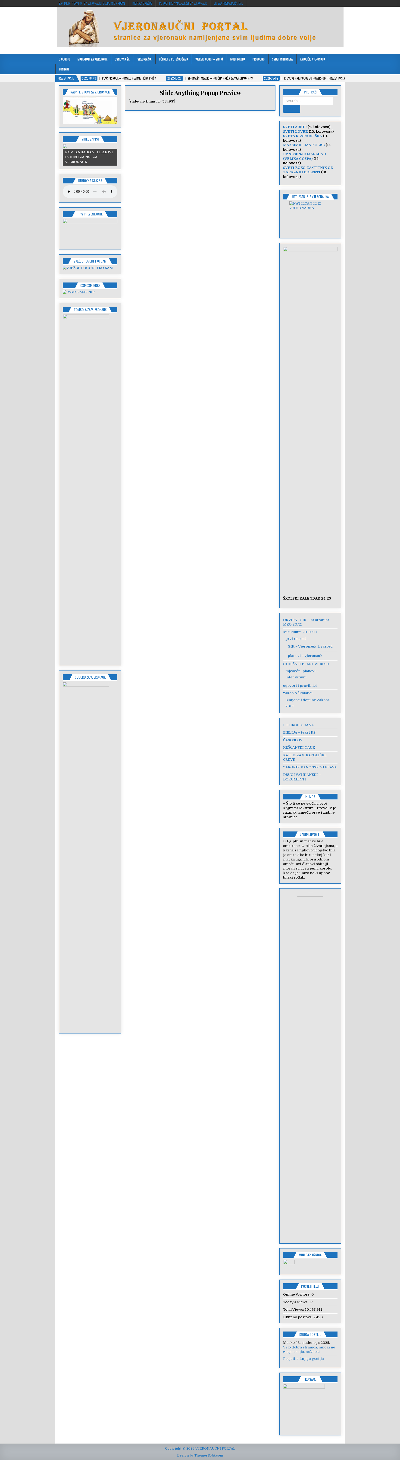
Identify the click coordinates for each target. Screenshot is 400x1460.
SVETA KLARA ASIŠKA (302, 136)
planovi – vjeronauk (305, 656)
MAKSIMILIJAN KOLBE (304, 145)
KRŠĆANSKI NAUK (299, 747)
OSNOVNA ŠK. (122, 59)
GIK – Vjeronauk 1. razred (310, 646)
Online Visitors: (297, 1294)
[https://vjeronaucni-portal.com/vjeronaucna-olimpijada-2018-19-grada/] (310, 216)
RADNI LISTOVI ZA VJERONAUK (90, 91)
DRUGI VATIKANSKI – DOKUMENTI (302, 777)
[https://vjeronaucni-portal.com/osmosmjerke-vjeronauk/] (79, 292)
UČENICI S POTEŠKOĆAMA (173, 59)
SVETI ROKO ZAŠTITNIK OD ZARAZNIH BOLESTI (308, 170)
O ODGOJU (64, 59)
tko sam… (310, 1379)
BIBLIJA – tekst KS (299, 732)
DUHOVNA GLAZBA (90, 180)
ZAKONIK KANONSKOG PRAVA (310, 767)
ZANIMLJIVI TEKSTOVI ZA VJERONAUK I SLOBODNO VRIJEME (92, 3)
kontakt (64, 69)
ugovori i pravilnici (300, 685)
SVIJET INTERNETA (282, 59)
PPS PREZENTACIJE (90, 213)
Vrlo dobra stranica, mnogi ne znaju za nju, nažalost (309, 1349)
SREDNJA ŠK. (145, 59)
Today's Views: (296, 1302)
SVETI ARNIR (295, 127)
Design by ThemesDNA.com (200, 1455)
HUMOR (310, 796)
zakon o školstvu (297, 693)
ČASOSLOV (293, 740)
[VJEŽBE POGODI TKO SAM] (88, 268)
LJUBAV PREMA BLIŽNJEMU (228, 3)
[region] (90, 110)
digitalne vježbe (142, 3)
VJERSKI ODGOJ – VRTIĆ (209, 59)
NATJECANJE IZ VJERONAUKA (310, 196)
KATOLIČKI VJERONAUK (312, 59)
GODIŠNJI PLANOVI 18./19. (306, 664)
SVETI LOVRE (295, 131)
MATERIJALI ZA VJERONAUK (92, 59)
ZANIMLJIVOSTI (310, 834)
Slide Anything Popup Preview (200, 93)
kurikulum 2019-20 (300, 632)
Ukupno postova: (298, 1317)
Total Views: (294, 1309)
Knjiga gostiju (310, 1334)
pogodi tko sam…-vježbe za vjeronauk (183, 3)
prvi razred (295, 639)
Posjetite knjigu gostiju (303, 1359)
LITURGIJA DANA (298, 725)
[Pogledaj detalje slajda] (90, 110)
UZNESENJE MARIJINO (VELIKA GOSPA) (304, 156)
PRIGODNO (259, 59)
